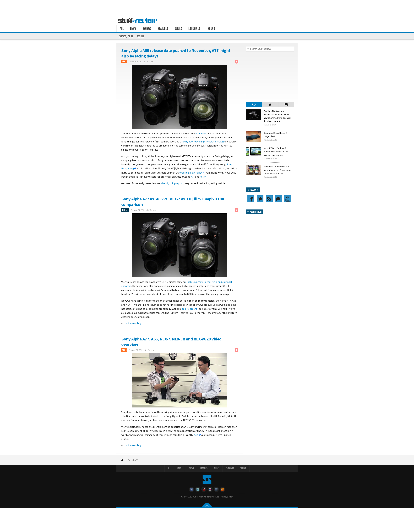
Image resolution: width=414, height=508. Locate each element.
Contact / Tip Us (126, 36)
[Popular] (270, 104)
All (122, 28)
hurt (196, 434)
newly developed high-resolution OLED (203, 141)
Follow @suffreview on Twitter (260, 198)
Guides (178, 28)
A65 (202, 176)
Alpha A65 (200, 133)
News (133, 28)
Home (123, 460)
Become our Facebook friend (250, 198)
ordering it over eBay (190, 172)
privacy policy (227, 496)
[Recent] (254, 104)
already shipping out (172, 183)
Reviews (147, 28)
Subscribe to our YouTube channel (287, 198)
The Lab (211, 28)
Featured (163, 28)
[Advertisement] (207, 7)
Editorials (194, 28)
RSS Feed (140, 36)
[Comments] (286, 104)
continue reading (132, 323)
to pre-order (189, 308)
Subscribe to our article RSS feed (269, 198)
